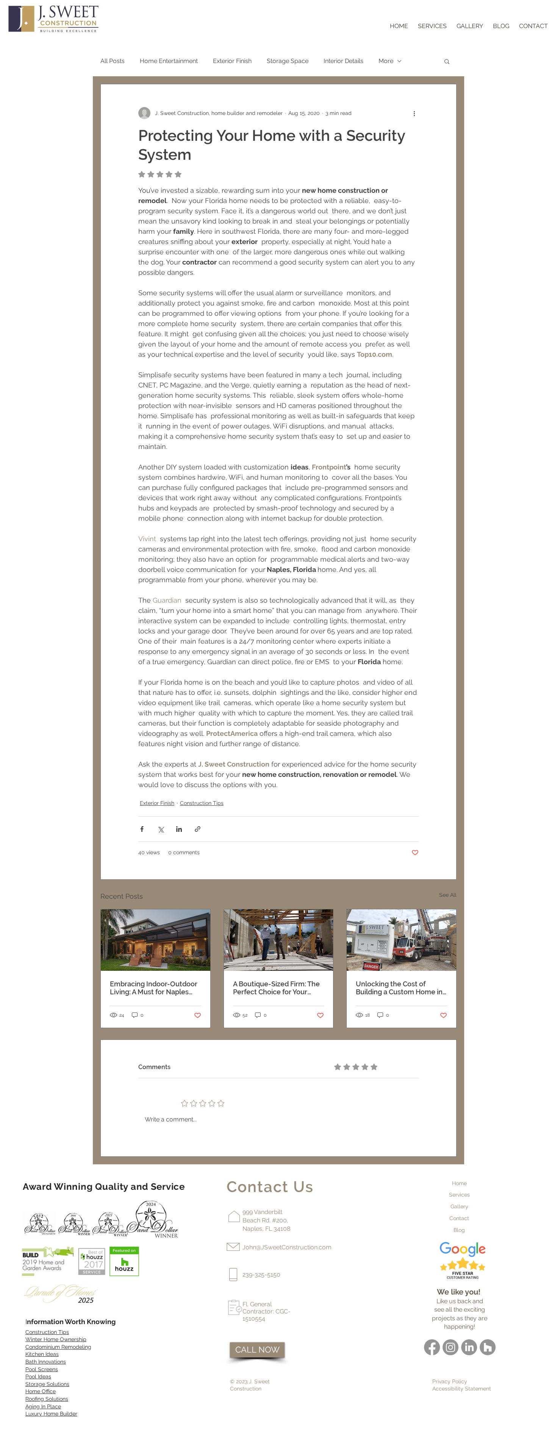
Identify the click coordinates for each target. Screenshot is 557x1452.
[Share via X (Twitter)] (160, 829)
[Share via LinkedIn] (179, 829)
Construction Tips (202, 803)
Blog (459, 1230)
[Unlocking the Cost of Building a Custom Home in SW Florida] (401, 940)
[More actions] (414, 113)
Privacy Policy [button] (449, 1381)
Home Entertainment (169, 61)
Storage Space (287, 61)
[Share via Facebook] (142, 829)
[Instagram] (450, 1347)
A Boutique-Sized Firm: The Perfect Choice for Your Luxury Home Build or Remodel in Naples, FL (276, 988)
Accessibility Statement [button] (461, 1389)
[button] (447, 61)
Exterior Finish (232, 61)
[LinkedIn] (469, 1347)
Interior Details (343, 61)
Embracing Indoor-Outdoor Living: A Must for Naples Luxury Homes (153, 988)
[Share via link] (197, 829)
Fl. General (257, 1304)
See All (448, 895)
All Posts (112, 61)
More (386, 61)
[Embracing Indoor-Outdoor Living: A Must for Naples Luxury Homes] (155, 940)
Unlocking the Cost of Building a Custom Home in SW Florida (399, 988)
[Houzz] (488, 1347)
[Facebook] (432, 1347)
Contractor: (259, 1311)
